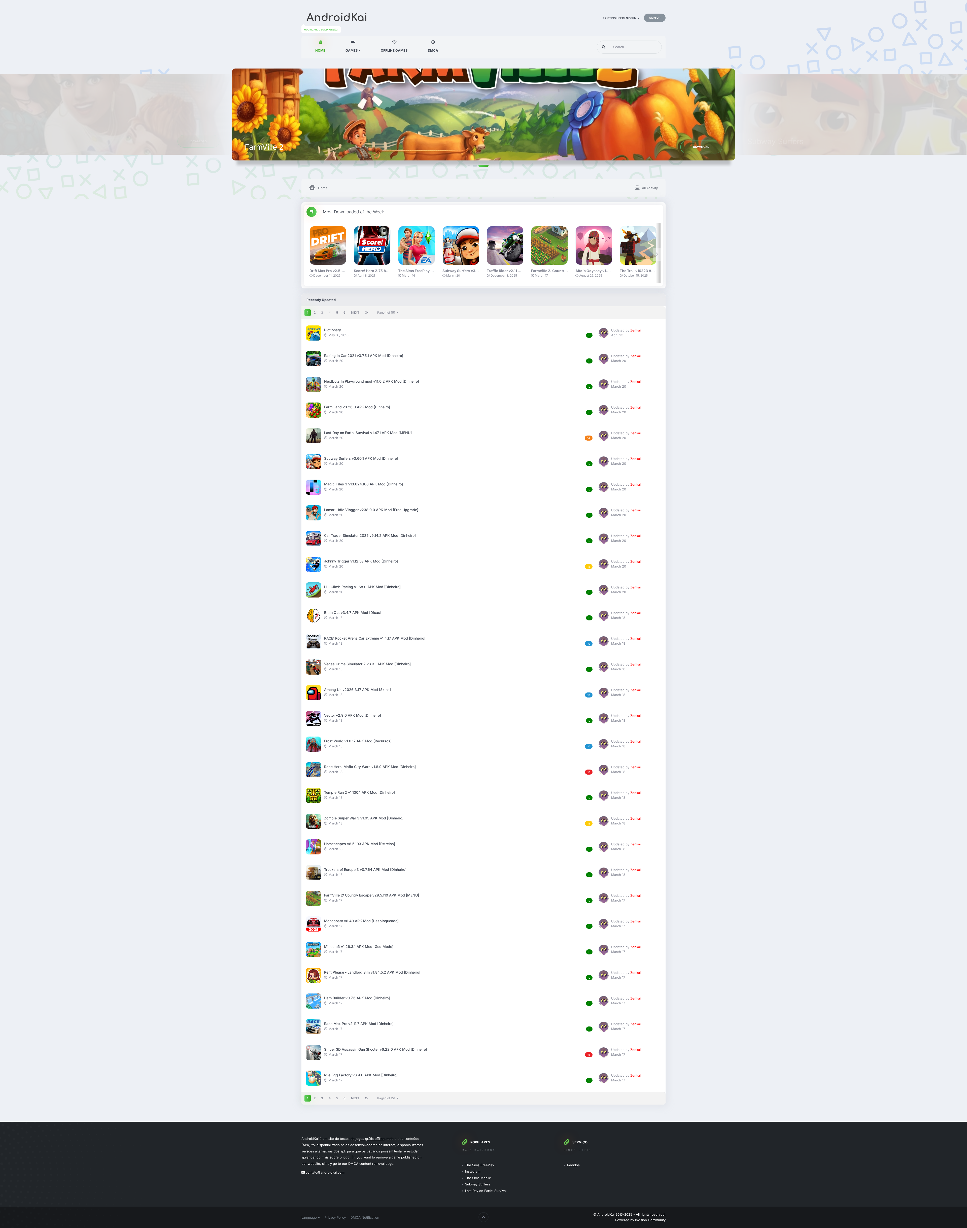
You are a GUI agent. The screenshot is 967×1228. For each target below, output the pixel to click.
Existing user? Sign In (620, 18)
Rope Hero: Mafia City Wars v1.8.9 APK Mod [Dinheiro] (370, 767)
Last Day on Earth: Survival (485, 1191)
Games (352, 50)
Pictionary (332, 330)
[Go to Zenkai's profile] (604, 333)
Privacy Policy (335, 1217)
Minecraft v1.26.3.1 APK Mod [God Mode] (358, 946)
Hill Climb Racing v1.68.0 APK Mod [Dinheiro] (362, 587)
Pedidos (573, 1165)
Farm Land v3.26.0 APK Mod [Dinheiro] (357, 407)
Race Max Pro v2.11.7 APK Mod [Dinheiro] (359, 1023)
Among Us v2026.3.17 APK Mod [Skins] (357, 689)
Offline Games (394, 50)
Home (320, 50)
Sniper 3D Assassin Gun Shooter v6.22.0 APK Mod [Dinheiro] (375, 1049)
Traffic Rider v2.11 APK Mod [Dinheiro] (519, 271)
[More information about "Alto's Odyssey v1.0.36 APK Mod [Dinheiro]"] (593, 245)
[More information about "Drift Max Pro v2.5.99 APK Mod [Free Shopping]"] (327, 245)
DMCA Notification (365, 1217)
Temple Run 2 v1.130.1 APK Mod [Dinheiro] (359, 792)
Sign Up (654, 17)
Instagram (472, 1171)
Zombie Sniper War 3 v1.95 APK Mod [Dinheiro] (363, 818)
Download (831, 147)
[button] (478, 166)
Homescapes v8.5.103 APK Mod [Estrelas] (359, 844)
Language (309, 1217)
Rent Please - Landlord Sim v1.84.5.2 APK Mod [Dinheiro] (372, 972)
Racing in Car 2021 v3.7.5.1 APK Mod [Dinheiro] (363, 355)
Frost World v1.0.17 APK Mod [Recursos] (358, 741)
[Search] (603, 47)
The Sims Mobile (478, 1178)
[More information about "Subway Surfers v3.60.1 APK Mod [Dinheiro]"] (460, 245)
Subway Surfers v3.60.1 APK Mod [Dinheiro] (361, 458)
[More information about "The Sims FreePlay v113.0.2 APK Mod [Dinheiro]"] (416, 245)
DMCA (433, 50)
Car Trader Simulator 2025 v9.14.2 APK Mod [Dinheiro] (370, 535)
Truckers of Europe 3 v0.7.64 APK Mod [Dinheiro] (365, 869)
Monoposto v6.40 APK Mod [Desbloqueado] (361, 921)
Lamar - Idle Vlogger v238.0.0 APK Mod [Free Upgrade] (371, 510)
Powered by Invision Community (640, 1220)
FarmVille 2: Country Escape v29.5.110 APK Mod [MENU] (371, 895)
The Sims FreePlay (479, 1165)
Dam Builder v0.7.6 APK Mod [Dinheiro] (357, 998)
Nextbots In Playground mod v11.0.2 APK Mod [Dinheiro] (371, 381)
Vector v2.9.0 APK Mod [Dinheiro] (352, 715)
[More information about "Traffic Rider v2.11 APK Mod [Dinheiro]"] (505, 245)
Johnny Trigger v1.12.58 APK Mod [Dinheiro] (361, 561)
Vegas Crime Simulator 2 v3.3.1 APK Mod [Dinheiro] (367, 664)
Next (355, 312)
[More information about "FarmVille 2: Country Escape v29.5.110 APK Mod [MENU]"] (549, 245)
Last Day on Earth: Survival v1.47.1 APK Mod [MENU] (368, 432)
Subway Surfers (477, 1184)
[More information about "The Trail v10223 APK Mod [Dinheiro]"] (638, 245)
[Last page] (366, 312)
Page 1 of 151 (387, 312)
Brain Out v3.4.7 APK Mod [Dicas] (352, 612)
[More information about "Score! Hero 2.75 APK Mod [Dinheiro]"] (372, 245)
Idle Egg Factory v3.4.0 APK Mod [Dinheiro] (361, 1075)
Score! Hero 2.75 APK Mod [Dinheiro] (386, 271)
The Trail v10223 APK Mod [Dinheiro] (651, 271)
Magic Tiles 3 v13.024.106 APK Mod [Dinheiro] (363, 484)
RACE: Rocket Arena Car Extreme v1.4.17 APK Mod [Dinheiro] (374, 638)
